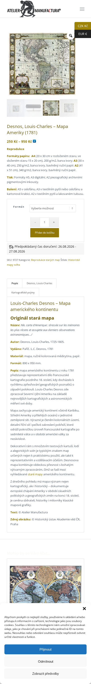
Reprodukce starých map (45, 260)
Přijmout (45, 649)
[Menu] (81, 9)
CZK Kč (81, 25)
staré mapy (35, 474)
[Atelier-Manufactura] (38, 9)
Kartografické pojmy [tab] (23, 292)
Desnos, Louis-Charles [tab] (39, 283)
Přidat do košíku (44, 232)
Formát (18, 206)
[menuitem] (81, 9)
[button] (84, 608)
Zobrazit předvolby (45, 673)
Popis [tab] (14, 283)
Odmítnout (45, 661)
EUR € (80, 33)
